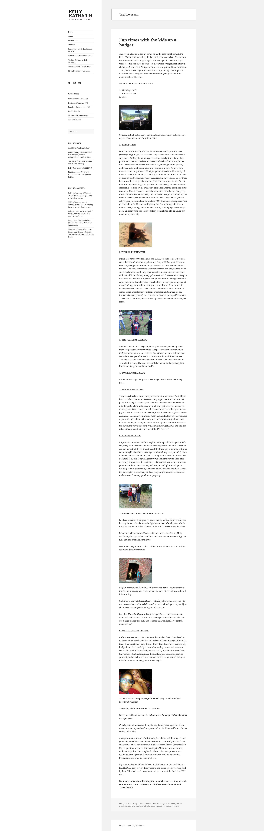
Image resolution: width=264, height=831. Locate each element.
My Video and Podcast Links (79, 71)
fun (178, 803)
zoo (160, 806)
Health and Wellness (76, 103)
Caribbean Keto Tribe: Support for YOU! (80, 50)
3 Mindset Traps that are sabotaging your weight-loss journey (80, 195)
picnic (144, 806)
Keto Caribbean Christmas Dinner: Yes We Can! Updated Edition (79, 174)
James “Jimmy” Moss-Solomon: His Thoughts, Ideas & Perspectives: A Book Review (80, 154)
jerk (133, 806)
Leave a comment (172, 806)
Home (70, 32)
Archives (71, 45)
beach (156, 803)
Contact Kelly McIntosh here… (80, 67)
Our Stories (72, 119)
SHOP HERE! (73, 40)
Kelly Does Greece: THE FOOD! (80, 168)
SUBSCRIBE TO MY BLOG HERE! (80, 56)
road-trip (154, 806)
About (70, 36)
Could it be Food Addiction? (79, 148)
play (148, 806)
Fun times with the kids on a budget (147, 42)
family (173, 803)
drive (168, 803)
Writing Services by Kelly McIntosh (78, 61)
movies (138, 806)
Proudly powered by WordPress (131, 825)
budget (163, 803)
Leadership (72, 111)
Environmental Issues (76, 99)
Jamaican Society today (77, 107)
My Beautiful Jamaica (76, 115)
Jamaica (128, 806)
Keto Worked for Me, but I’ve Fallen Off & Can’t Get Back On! (80, 213)
